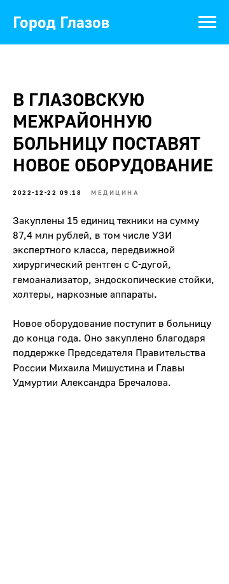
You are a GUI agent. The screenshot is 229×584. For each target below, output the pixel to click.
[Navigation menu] (207, 22)
